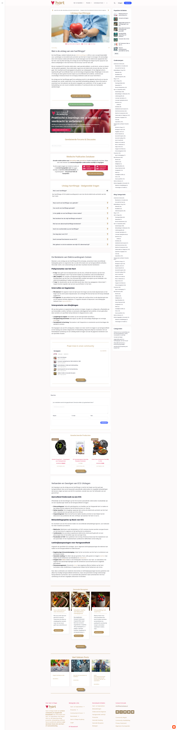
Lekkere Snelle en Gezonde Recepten (66, 373)
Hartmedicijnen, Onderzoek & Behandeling (67, 365)
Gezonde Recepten (119, 136)
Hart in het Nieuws (61, 357)
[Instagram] (121, 712)
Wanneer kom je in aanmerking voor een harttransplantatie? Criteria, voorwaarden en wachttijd (122, 333)
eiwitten (102, 556)
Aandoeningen (118, 91)
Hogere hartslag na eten (58, 675)
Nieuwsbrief (117, 85)
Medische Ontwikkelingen (120, 185)
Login (72, 722)
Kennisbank (73, 716)
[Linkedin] (125, 712)
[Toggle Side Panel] (2, 3)
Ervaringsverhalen (119, 83)
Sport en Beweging (119, 155)
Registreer (127, 3)
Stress (116, 176)
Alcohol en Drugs (119, 127)
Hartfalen (117, 106)
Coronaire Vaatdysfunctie (120, 100)
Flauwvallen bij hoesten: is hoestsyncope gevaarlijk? (124, 29)
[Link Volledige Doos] (60, 613)
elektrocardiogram (81, 55)
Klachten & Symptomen (120, 113)
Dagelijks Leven (118, 131)
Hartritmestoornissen (120, 111)
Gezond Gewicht (118, 133)
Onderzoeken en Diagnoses (74, 44)
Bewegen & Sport (119, 129)
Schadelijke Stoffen (119, 174)
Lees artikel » (55, 678)
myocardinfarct (66, 301)
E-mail (73, 415)
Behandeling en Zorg (118, 70)
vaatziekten (83, 160)
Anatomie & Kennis (118, 63)
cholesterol (82, 558)
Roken (116, 172)
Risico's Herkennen (119, 144)
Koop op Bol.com (80, 466)
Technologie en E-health (120, 187)
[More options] (106, 3)
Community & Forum (76, 713)
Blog (68, 44)
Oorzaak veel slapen (123, 18)
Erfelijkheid (117, 163)
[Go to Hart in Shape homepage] (57, 3)
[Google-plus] (128, 712)
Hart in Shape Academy (77, 719)
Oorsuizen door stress (124, 38)
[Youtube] (132, 712)
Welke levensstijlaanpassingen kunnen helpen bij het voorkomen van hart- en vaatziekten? (99, 678)
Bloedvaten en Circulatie (120, 66)
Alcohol (116, 159)
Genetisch (117, 102)
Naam (54, 415)
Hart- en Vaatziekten (118, 89)
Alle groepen (103, 350)
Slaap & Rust (118, 146)
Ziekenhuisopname (119, 76)
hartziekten (73, 160)
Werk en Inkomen (117, 181)
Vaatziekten (117, 121)
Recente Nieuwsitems (120, 87)
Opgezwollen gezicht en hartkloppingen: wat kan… (124, 24)
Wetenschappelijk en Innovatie (120, 183)
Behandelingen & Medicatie (121, 93)
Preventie (116, 153)
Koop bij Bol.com (61, 466)
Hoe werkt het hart (119, 68)
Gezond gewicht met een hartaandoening (67, 369)
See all (116, 53)
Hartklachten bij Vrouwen (120, 108)
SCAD (116, 119)
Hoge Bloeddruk (118, 166)
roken (64, 559)
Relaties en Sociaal (119, 142)
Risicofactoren (117, 157)
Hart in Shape (117, 81)
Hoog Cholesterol (119, 168)
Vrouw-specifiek (118, 179)
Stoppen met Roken (119, 148)
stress (75, 565)
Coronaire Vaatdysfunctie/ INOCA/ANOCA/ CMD (69, 361)
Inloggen (120, 3)
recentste (66, 354)
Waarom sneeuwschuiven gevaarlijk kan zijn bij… (124, 49)
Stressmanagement (119, 151)
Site (92, 415)
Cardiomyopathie (119, 96)
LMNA (118, 104)
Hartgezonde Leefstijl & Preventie (121, 124)
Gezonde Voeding (119, 138)
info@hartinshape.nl (122, 706)
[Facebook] (117, 712)
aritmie (55, 320)
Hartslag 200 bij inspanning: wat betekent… (122, 35)
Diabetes (117, 161)
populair (60, 354)
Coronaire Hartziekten (120, 98)
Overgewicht (118, 170)
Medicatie (117, 72)
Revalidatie (117, 74)
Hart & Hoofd (118, 140)
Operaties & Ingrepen (120, 117)
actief (55, 354)
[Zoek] (114, 3)
